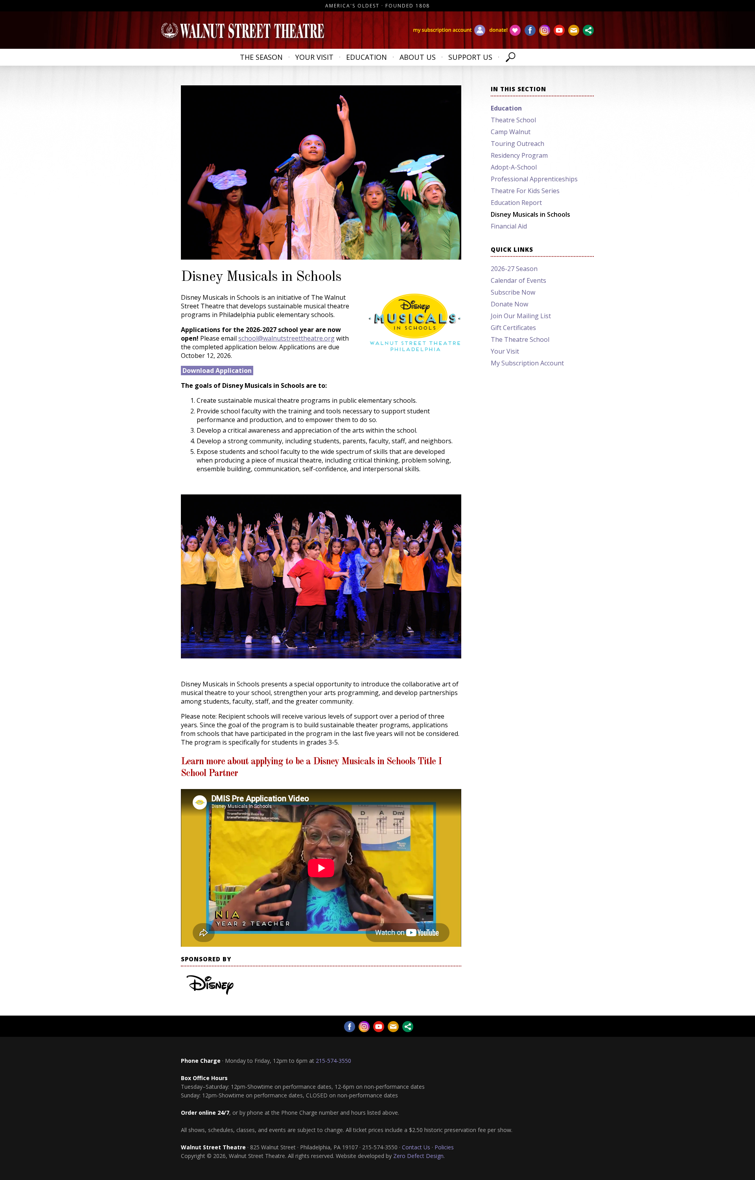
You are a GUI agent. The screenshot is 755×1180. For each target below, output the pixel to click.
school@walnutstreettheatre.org (286, 338)
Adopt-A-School (514, 167)
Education (366, 57)
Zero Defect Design (418, 1156)
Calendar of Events (518, 280)
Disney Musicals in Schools (530, 214)
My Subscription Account (527, 363)
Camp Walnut (510, 131)
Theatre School (513, 120)
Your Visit (314, 57)
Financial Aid (509, 226)
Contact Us (416, 1147)
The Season (261, 57)
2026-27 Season (514, 268)
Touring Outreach (517, 143)
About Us (418, 57)
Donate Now (509, 304)
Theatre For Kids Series (525, 190)
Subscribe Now (513, 292)
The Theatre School (520, 339)
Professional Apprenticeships (534, 179)
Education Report (516, 202)
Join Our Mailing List (521, 316)
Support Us (470, 57)
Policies (444, 1147)
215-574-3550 (333, 1060)
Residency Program (519, 155)
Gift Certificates (513, 327)
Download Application (217, 370)
